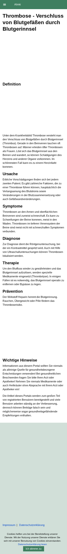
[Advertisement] (33, 56)
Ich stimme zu (33, 548)
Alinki (17, 4)
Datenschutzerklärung (32, 525)
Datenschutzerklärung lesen (32, 544)
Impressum (9, 525)
